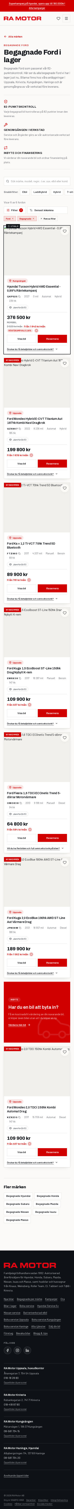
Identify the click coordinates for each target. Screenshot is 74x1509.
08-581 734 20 (12, 1457)
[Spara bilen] (65, 231)
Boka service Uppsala (16, 1319)
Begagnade (25, 218)
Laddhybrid (40, 191)
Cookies (8, 1503)
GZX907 (12, 429)
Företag (8, 1333)
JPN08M (12, 928)
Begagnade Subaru (17, 1203)
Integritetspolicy (59, 1500)
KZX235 (12, 1117)
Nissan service (12, 1312)
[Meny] (66, 18)
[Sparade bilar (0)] (58, 18)
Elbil (24, 191)
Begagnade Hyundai (18, 1195)
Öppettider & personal (15, 1382)
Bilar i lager (10, 1305)
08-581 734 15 (12, 1431)
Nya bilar (9, 1299)
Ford (8, 218)
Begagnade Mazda (47, 1203)
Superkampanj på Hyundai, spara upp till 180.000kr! (37, 3)
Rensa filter (50, 218)
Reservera (52, 338)
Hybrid (57, 191)
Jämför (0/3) (19, 307)
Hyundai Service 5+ (48, 1305)
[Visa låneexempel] (36, 331)
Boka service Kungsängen (46, 1319)
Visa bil (21, 338)
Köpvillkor (43, 1500)
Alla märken (15, 36)
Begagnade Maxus (17, 1219)
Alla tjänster (38, 1326)
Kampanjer (51, 1299)
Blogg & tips (40, 1333)
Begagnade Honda (48, 1195)
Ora (63, 1299)
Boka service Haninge (16, 1326)
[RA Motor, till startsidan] (22, 18)
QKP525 (12, 296)
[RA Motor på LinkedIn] (27, 1350)
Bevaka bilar (23, 1333)
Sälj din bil (54, 1326)
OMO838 (13, 803)
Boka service (27, 1305)
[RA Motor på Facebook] (7, 1350)
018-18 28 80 (11, 1377)
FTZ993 (12, 553)
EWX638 (12, 678)
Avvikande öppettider (16, 1475)
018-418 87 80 (12, 1404)
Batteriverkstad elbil (35, 1312)
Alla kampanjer (37, 8)
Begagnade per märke (29, 1299)
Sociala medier (45, 1503)
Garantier (31, 1500)
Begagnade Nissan (17, 1211)
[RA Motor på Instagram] (17, 1350)
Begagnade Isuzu (45, 1211)
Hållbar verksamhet (25, 1503)
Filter (16, 210)
